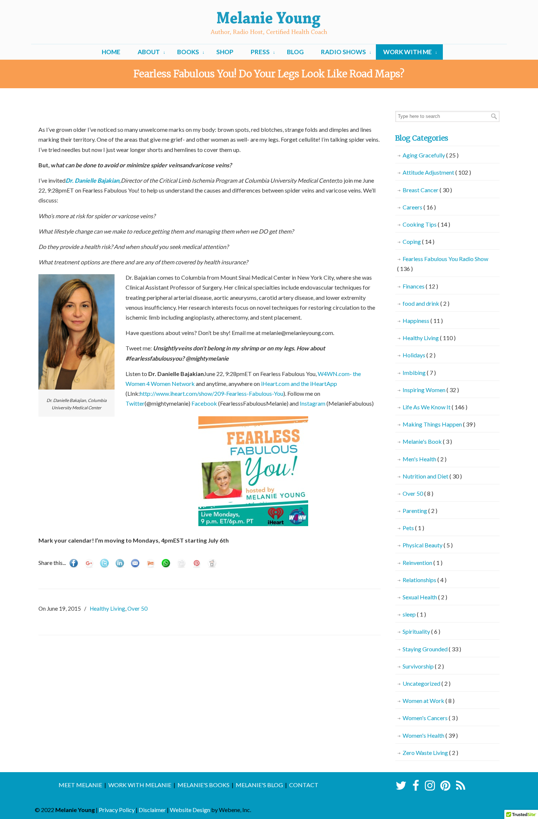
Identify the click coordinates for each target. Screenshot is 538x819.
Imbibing (419, 372)
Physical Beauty (428, 544)
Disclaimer (152, 809)
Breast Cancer (427, 189)
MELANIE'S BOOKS (203, 784)
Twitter (135, 403)
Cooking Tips (426, 224)
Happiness (423, 320)
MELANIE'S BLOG (259, 784)
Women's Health (430, 735)
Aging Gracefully (431, 155)
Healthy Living (107, 608)
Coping (418, 241)
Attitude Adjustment (437, 172)
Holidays (419, 354)
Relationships (425, 579)
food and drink (426, 303)
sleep (414, 614)
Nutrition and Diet (432, 476)
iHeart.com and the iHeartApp (299, 383)
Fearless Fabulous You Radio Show (442, 263)
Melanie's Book (427, 441)
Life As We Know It (435, 406)
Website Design (190, 809)
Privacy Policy (117, 809)
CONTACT (303, 784)
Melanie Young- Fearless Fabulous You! (269, 23)
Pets (413, 527)
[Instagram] (429, 787)
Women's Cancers (430, 717)
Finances (420, 286)
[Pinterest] (445, 787)
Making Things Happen (439, 424)
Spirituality (421, 631)
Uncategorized (427, 683)
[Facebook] (415, 787)
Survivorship (423, 666)
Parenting (420, 510)
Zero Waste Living (430, 752)
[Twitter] (401, 787)
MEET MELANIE (80, 784)
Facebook (204, 403)
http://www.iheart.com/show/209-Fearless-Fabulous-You (211, 393)
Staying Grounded (432, 648)
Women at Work (429, 700)
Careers (419, 207)
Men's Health (425, 458)
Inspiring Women (431, 389)
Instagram (312, 403)
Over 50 (137, 608)
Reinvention (422, 562)
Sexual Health (425, 596)
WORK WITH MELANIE (139, 784)
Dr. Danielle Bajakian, (93, 180)
